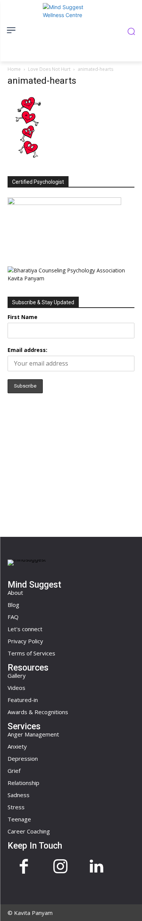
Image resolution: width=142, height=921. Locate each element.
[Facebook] (24, 867)
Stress (16, 807)
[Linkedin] (96, 867)
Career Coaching (29, 831)
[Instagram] (60, 867)
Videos (16, 687)
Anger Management (33, 734)
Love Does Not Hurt (49, 69)
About (15, 592)
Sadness (19, 795)
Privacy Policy (25, 641)
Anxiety (17, 746)
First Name (22, 317)
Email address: (27, 349)
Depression (23, 758)
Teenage (19, 819)
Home (14, 69)
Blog (13, 604)
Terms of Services (31, 653)
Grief (14, 770)
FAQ (13, 617)
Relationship (23, 783)
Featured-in (23, 700)
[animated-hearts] (28, 158)
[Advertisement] (71, 463)
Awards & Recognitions (38, 712)
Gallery (17, 675)
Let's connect (25, 629)
